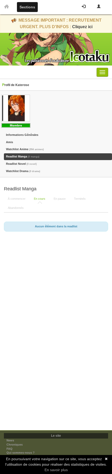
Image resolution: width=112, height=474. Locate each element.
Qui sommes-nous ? (21, 452)
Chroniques (15, 444)
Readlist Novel (21, 163)
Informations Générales (22, 134)
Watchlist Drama (23, 171)
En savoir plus (56, 470)
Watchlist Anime (25, 149)
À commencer (17, 198)
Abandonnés (16, 207)
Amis (9, 142)
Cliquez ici (82, 27)
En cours (39, 198)
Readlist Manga (22, 156)
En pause (60, 198)
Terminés (80, 198)
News (10, 440)
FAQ (10, 448)
